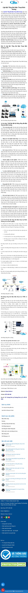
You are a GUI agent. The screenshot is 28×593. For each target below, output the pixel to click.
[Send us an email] (4, 517)
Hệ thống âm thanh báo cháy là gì (13, 454)
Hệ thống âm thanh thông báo (8, 428)
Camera (3, 421)
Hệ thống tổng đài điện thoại (8, 423)
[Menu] (2, 2)
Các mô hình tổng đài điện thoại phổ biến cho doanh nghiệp (15, 459)
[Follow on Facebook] (2, 517)
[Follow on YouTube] (9, 517)
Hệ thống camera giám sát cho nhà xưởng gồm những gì (16, 474)
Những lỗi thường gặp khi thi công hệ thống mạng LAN (15, 490)
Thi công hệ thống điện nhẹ (7, 407)
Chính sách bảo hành (6, 528)
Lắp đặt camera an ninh (7, 547)
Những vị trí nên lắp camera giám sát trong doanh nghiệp (15, 469)
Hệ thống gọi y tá (6, 436)
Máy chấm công (5, 418)
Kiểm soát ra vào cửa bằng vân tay (9, 431)
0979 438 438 (9, 508)
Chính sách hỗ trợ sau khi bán (8, 533)
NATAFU (21, 591)
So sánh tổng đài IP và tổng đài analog (14, 463)
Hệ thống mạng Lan (6, 426)
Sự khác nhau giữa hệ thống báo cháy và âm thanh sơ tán (15, 444)
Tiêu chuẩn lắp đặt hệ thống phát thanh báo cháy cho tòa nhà (15, 449)
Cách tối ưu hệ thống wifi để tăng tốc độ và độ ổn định (16, 479)
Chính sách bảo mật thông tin (8, 526)
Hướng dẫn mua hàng (7, 523)
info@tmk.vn (6, 511)
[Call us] (6, 517)
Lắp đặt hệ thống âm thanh (7, 410)
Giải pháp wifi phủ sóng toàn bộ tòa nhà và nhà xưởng (16, 484)
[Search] (26, 2)
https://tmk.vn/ (8, 514)
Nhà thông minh (5, 433)
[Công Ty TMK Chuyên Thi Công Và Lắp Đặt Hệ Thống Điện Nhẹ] (14, 2)
